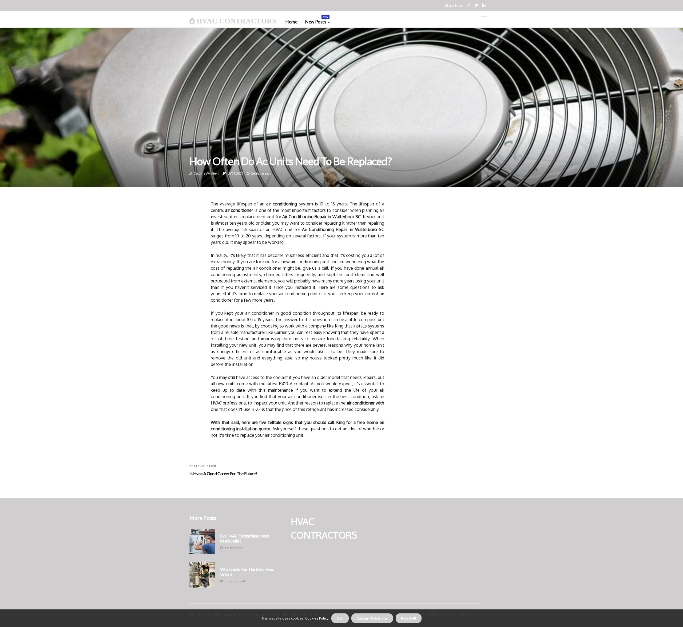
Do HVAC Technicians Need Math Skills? (244, 538)
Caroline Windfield (206, 173)
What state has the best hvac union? (247, 572)
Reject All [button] (408, 618)
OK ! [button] (340, 618)
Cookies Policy (316, 618)
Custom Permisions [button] (372, 618)
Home (291, 22)
